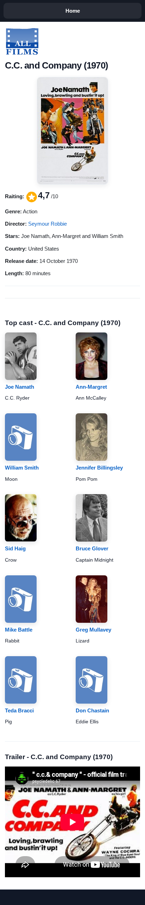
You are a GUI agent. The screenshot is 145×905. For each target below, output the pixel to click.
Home (72, 11)
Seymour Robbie (47, 224)
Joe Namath (19, 387)
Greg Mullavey (93, 630)
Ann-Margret (91, 387)
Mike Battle (18, 630)
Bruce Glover (92, 548)
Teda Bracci (19, 710)
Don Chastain (92, 710)
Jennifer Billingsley (99, 468)
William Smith (22, 468)
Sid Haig (15, 548)
